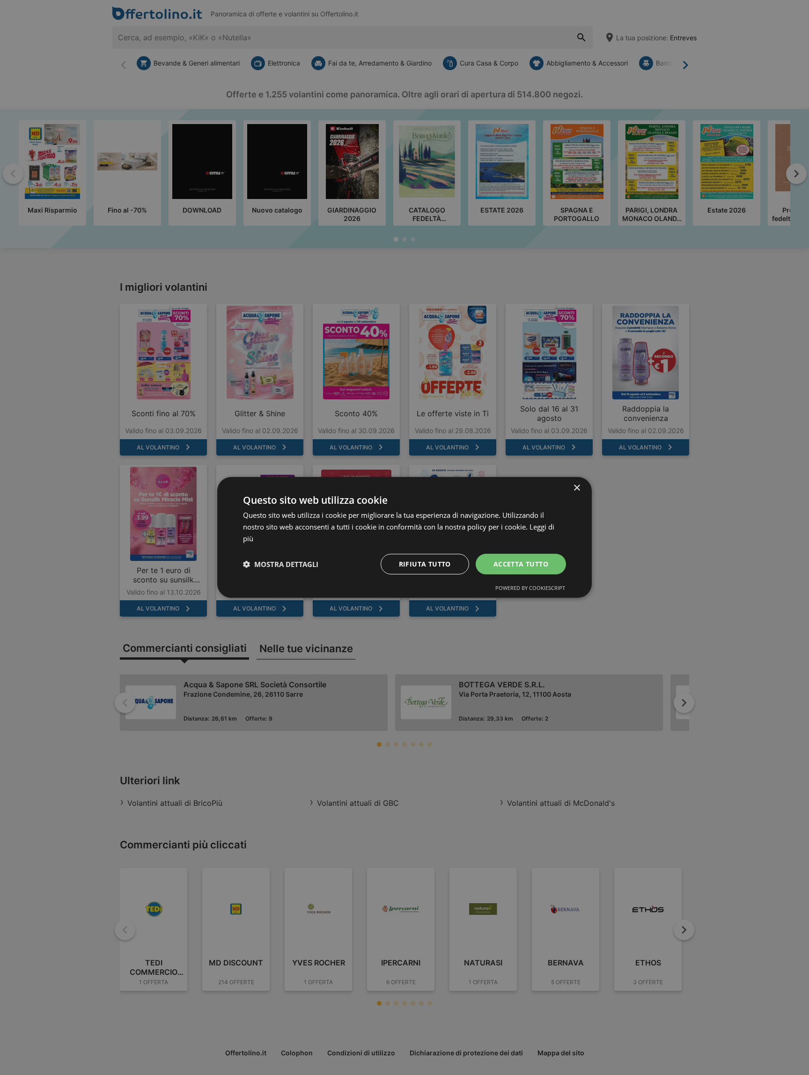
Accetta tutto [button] (520, 563)
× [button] (576, 488)
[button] (280, 564)
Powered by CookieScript (530, 587)
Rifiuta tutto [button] (425, 563)
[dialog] (404, 537)
